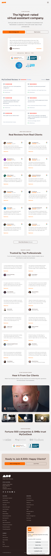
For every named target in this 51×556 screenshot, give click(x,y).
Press (4, 544)
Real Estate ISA (5, 518)
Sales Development (6, 522)
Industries (28, 495)
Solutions (5, 495)
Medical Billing (5, 513)
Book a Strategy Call (14, 32)
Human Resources (30, 504)
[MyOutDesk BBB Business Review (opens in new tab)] (33, 446)
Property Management (30, 515)
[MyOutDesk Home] (4, 2)
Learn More (36, 463)
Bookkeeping (5, 500)
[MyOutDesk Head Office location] (14, 492)
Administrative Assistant (7, 498)
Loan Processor (6, 509)
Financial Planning (29, 500)
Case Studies (5, 539)
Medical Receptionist (7, 515)
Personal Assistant (6, 527)
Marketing (5, 511)
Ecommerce (28, 498)
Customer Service (6, 502)
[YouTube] (12, 492)
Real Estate (28, 518)
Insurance (28, 507)
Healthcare (28, 502)
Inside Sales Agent (6, 507)
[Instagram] (7, 492)
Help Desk (5, 504)
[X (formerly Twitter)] (5, 492)
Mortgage (28, 513)
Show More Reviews (25, 242)
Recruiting (5, 520)
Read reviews (37, 32)
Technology (28, 520)
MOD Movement (6, 546)
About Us (4, 535)
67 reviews (29, 79)
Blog (3, 542)
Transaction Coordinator (7, 524)
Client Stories (5, 537)
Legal (27, 509)
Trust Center (26, 552)
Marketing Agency (30, 511)
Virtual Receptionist (6, 529)
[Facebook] (3, 492)
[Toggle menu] (47, 2)
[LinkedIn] (10, 492)
